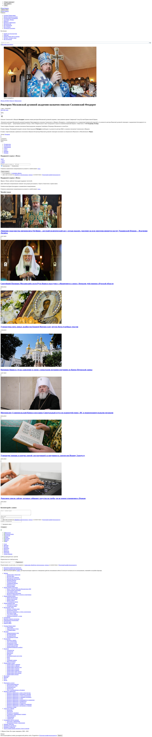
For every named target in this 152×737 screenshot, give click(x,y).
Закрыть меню (4, 9)
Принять (60, 735)
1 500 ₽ (3, 161)
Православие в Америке (13, 664)
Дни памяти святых (12, 591)
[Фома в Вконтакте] (7, 532)
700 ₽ (2, 159)
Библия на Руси (11, 584)
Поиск (5, 5)
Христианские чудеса (13, 628)
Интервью (6, 676)
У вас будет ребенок (12, 614)
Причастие (10, 711)
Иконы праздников (12, 599)
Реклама (6, 547)
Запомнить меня (7, 524)
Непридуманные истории (11, 17)
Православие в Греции (13, 668)
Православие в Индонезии (14, 673)
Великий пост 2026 (12, 685)
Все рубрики (7, 27)
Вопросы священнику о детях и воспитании (19, 611)
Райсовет (6, 35)
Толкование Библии (12, 583)
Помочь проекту (5, 171)
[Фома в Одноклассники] (9, 534)
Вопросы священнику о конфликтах (17, 701)
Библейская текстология (13, 579)
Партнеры (6, 552)
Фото (5, 678)
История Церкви (11, 634)
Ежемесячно (15, 166)
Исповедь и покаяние (13, 713)
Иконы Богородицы (12, 597)
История (6, 631)
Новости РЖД (7, 623)
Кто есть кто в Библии (13, 577)
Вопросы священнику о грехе (15, 698)
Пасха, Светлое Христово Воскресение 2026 (19, 589)
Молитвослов (7, 24)
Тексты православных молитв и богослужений (16, 728)
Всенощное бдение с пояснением (16, 723)
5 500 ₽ (3, 162)
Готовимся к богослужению (11, 720)
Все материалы (8, 25)
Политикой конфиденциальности (51, 174)
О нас (5, 544)
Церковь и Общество (9, 727)
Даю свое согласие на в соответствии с (31, 174)
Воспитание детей (9, 607)
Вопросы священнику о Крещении (16, 703)
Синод (5, 148)
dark (4, 110)
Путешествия (7, 621)
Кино (8, 657)
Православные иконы (10, 596)
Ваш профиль (7, 3)
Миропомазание (11, 715)
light (2, 110)
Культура (6, 648)
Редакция (7, 134)
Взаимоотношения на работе (14, 647)
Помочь (6, 8)
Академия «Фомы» (9, 19)
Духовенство (7, 144)
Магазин (6, 545)
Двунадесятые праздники (14, 590)
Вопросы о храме (11, 707)
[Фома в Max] (5, 541)
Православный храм (9, 603)
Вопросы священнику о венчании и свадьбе (19, 694)
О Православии (11, 630)
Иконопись (10, 653)
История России (11, 636)
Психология (7, 638)
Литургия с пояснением (13, 721)
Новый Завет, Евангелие (13, 574)
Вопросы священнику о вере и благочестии (19, 693)
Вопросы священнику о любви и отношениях (19, 704)
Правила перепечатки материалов (13, 569)
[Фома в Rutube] (6, 540)
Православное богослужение (11, 36)
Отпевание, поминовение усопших (16, 714)
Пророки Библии (11, 580)
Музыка (9, 654)
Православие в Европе (13, 670)
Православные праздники (11, 587)
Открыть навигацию (9, 2)
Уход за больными (12, 641)
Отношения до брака (12, 644)
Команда (6, 549)
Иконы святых (11, 600)
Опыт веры (10, 627)
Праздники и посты (9, 683)
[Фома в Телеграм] (7, 535)
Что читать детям (11, 613)
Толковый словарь (12, 660)
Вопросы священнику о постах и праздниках (19, 594)
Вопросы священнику (10, 22)
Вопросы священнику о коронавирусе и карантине (21, 700)
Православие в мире (9, 663)
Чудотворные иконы (12, 601)
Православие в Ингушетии (14, 671)
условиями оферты (16, 173)
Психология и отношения (11, 18)
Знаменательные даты (13, 633)
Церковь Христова (9, 724)
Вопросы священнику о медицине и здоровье (19, 705)
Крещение (10, 710)
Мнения (6, 677)
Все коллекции (8, 39)
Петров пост (10, 688)
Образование (7, 147)
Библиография (11, 586)
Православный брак (12, 646)
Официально (17, 100)
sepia (7, 110)
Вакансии (6, 551)
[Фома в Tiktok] (6, 537)
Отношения (7, 617)
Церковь (6, 151)
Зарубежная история (12, 637)
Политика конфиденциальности (12, 567)
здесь (39, 168)
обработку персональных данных (23, 174)
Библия (6, 573)
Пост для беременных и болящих (16, 690)
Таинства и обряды (9, 708)
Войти (11, 44)
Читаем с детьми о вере (10, 38)
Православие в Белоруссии (14, 667)
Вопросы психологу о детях (14, 616)
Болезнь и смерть (11, 640)
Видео (5, 680)
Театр (8, 658)
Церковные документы (10, 725)
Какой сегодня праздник (10, 33)
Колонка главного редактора (11, 619)
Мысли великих (11, 661)
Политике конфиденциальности (48, 735)
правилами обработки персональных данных (36, 565)
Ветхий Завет (10, 576)
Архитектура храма (12, 604)
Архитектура (10, 650)
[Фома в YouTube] (7, 538)
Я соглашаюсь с (12, 173)
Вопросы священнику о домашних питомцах (19, 697)
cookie (18, 570)
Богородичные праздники (14, 593)
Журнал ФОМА (5, 100)
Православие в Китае (13, 674)
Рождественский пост (13, 684)
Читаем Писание (11, 581)
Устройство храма (12, 606)
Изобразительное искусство (14, 656)
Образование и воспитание (11, 620)
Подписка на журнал (9, 28)
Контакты (6, 548)
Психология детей (12, 610)
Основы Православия (10, 15)
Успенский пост (11, 687)
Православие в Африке (13, 666)
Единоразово (6, 166)
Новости (6, 21)
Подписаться (19, 562)
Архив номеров (8, 554)
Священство (10, 718)
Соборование (10, 717)
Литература (10, 651)
